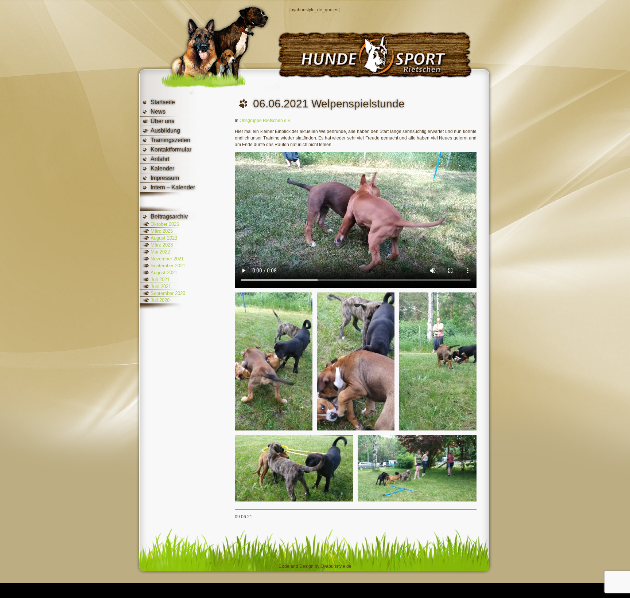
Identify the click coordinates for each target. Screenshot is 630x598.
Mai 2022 (160, 252)
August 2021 (164, 272)
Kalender (162, 168)
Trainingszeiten (170, 140)
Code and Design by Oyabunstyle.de (315, 566)
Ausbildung (165, 130)
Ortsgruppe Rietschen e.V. (265, 120)
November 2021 (167, 258)
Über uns (162, 121)
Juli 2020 (160, 300)
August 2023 (164, 238)
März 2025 (162, 231)
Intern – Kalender (173, 187)
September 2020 (168, 293)
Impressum (165, 178)
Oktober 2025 (165, 224)
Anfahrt (160, 159)
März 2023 (162, 245)
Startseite (163, 102)
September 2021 (168, 265)
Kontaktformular (171, 149)
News (158, 112)
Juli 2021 (160, 279)
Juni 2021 (161, 286)
